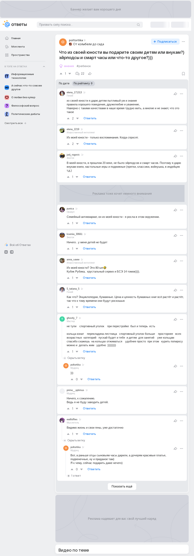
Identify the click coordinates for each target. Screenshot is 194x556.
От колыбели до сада (88, 44)
